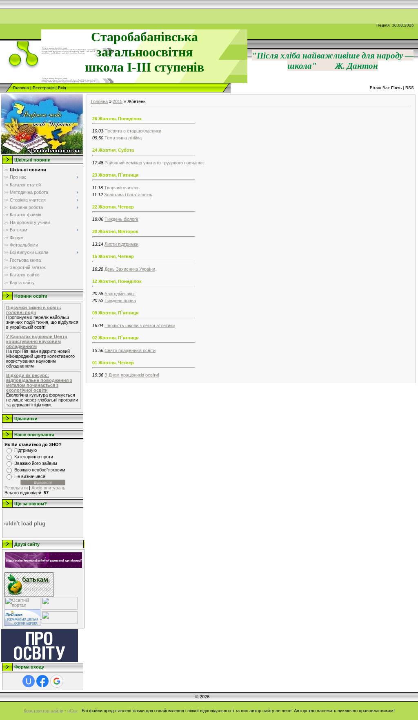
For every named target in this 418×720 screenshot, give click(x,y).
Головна (21, 87)
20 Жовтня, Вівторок (115, 231)
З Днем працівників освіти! (131, 374)
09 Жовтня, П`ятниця (115, 312)
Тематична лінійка (123, 137)
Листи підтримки (121, 244)
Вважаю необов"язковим (39, 469)
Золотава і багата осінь (128, 194)
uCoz (72, 710)
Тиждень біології (121, 219)
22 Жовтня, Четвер (113, 206)
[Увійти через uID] (28, 681)
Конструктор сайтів (43, 710)
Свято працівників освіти (130, 350)
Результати (16, 487)
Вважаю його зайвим (35, 463)
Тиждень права (120, 300)
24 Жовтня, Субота (113, 150)
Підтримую (25, 450)
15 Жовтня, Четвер (113, 256)
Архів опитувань (48, 487)
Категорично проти (33, 456)
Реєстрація (43, 87)
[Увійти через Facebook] (42, 681)
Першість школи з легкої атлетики (139, 325)
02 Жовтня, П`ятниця (115, 337)
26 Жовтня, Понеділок (117, 118)
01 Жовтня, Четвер (113, 362)
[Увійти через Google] (56, 681)
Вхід (62, 87)
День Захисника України (129, 269)
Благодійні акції (120, 293)
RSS (409, 87)
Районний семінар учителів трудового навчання (154, 162)
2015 (117, 101)
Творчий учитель (122, 187)
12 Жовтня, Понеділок (117, 281)
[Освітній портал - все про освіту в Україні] (22, 602)
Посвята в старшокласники (132, 130)
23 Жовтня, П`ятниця (115, 175)
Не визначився (29, 476)
